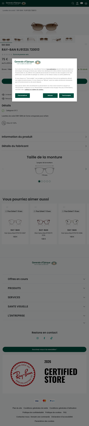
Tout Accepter (66, 95)
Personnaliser (22, 95)
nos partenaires (51, 69)
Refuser (50, 95)
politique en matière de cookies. (34, 89)
